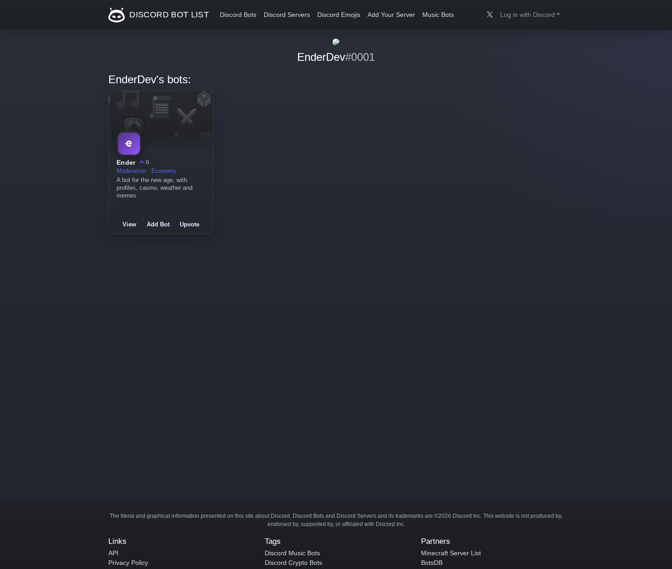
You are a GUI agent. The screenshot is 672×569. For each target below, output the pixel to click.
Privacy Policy (128, 562)
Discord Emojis (338, 14)
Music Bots (438, 14)
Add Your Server (391, 14)
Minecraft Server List (451, 553)
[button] (530, 15)
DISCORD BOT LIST (168, 14)
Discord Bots (238, 14)
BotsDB (432, 562)
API (113, 553)
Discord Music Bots (292, 553)
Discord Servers (287, 14)
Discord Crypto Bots (293, 562)
